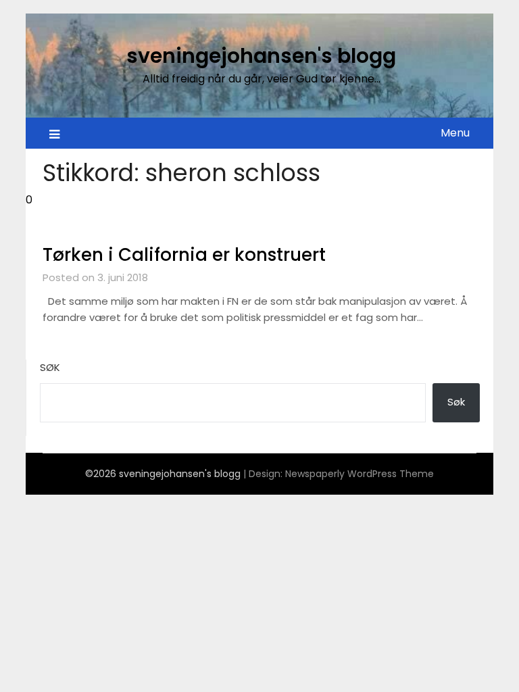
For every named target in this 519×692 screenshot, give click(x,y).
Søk (50, 367)
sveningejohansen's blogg (261, 55)
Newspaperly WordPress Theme (359, 473)
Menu (455, 133)
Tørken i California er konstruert (184, 255)
